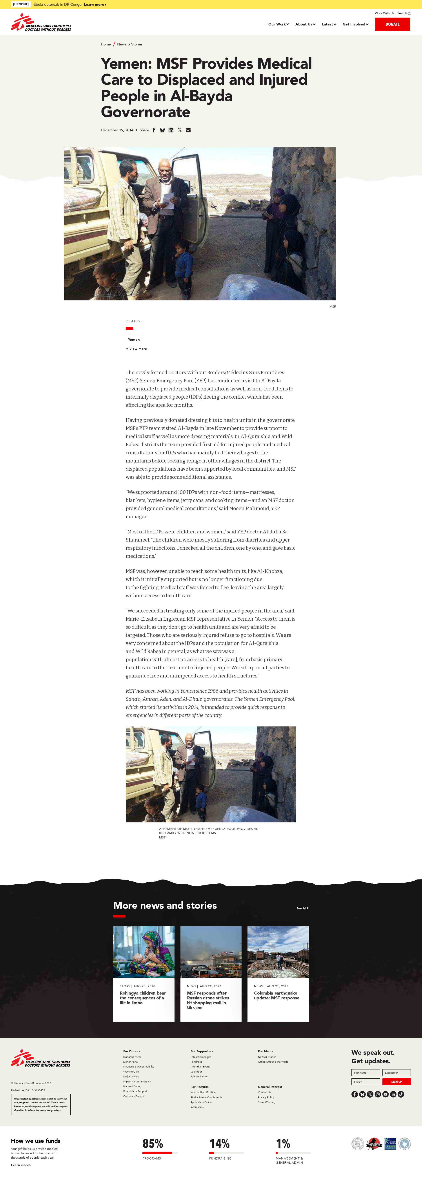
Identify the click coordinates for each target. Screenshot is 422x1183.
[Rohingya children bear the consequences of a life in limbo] (144, 974)
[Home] (61, 22)
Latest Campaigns (201, 1056)
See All (301, 908)
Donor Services (132, 1056)
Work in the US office (203, 1092)
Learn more (94, 4)
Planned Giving (132, 1086)
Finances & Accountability (138, 1066)
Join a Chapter (199, 1076)
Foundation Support (135, 1091)
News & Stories (129, 44)
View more (138, 349)
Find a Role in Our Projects (206, 1097)
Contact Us (264, 1092)
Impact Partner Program (137, 1081)
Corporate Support (134, 1096)
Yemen (134, 339)
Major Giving (130, 1076)
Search (402, 13)
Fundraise (196, 1061)
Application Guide (201, 1102)
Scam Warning (266, 1102)
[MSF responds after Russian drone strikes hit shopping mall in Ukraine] (211, 974)
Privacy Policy (266, 1097)
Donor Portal (130, 1061)
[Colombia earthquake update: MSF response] (278, 974)
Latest (327, 24)
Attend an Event (200, 1066)
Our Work (277, 24)
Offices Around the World (273, 1061)
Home (106, 44)
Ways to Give (131, 1071)
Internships (197, 1107)
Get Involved (354, 24)
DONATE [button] (393, 24)
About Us (303, 24)
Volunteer (196, 1071)
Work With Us (384, 13)
